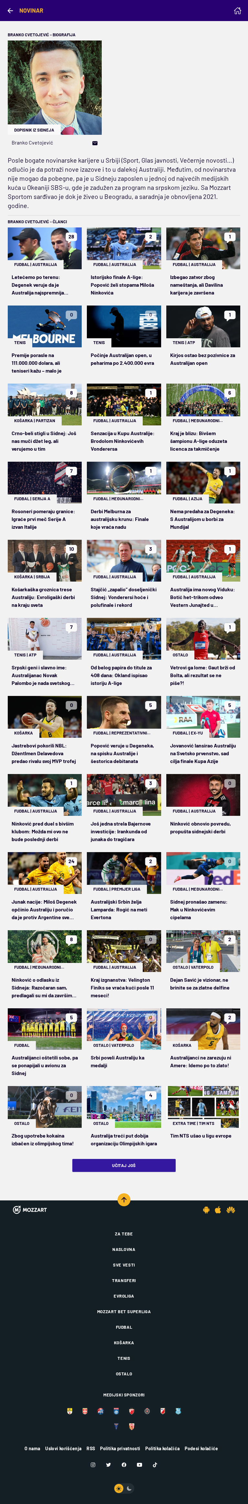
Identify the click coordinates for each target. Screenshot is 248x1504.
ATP (191, 342)
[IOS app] (218, 1209)
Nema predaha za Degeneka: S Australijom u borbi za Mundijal (202, 519)
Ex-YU (197, 732)
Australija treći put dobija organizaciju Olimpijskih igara (124, 1139)
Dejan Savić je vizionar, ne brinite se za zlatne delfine (200, 983)
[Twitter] (108, 1465)
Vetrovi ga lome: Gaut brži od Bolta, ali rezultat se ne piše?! (202, 675)
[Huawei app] (230, 1210)
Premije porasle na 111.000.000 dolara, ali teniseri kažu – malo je (37, 363)
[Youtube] (139, 1465)
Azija (196, 498)
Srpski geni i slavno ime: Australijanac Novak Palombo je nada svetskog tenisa (41, 675)
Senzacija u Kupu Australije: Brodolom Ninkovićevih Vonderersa (123, 441)
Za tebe (124, 1233)
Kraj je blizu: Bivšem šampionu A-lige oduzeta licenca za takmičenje (198, 441)
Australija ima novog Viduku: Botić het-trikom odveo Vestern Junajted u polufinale (202, 597)
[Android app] (206, 1210)
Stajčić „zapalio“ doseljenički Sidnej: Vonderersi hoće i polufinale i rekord (124, 597)
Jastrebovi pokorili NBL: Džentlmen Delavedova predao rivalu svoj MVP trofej (44, 753)
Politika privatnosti (120, 1448)
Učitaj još (124, 1165)
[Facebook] (124, 1465)
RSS (91, 1448)
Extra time (184, 1123)
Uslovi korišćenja (63, 1448)
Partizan (45, 420)
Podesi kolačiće (201, 1448)
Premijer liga (125, 889)
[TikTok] (155, 1465)
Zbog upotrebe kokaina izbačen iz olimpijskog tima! (43, 1139)
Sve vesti (124, 1264)
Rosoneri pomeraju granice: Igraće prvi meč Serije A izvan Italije (43, 519)
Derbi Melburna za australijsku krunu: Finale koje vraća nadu (120, 519)
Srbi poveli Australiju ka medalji (117, 1061)
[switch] (124, 1488)
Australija (44, 264)
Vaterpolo (202, 967)
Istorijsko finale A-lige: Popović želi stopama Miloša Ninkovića (122, 284)
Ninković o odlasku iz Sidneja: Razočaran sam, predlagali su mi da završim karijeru (42, 988)
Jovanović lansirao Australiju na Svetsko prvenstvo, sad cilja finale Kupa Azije (203, 753)
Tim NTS (206, 1123)
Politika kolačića (162, 1448)
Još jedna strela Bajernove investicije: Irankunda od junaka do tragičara (121, 831)
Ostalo (180, 654)
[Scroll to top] (124, 1199)
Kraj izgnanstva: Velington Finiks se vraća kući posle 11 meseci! (122, 987)
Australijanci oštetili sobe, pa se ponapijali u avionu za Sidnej (45, 1065)
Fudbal (21, 264)
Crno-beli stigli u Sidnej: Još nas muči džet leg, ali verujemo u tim (44, 441)
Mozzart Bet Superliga (124, 1311)
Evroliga (124, 1296)
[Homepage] (238, 10)
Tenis (20, 342)
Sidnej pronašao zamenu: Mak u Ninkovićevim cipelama (199, 909)
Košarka (23, 420)
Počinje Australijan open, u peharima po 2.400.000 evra (122, 359)
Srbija (43, 576)
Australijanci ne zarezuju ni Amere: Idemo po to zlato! (200, 1061)
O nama (32, 1448)
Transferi (124, 1280)
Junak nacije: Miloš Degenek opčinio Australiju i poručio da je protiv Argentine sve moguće (44, 909)
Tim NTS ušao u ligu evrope (201, 1135)
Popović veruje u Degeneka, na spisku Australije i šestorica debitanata (122, 753)
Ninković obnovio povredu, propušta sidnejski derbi (200, 827)
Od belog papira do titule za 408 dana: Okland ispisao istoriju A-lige (121, 675)
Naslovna (123, 1249)
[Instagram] (93, 1465)
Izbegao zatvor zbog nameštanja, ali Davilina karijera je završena (196, 284)
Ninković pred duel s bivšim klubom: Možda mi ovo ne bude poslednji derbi (43, 831)
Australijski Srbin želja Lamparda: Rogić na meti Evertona (119, 909)
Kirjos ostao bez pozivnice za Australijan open (202, 359)
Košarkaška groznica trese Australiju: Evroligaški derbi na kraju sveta (43, 597)
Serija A (41, 498)
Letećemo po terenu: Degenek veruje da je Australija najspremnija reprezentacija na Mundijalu (43, 285)
